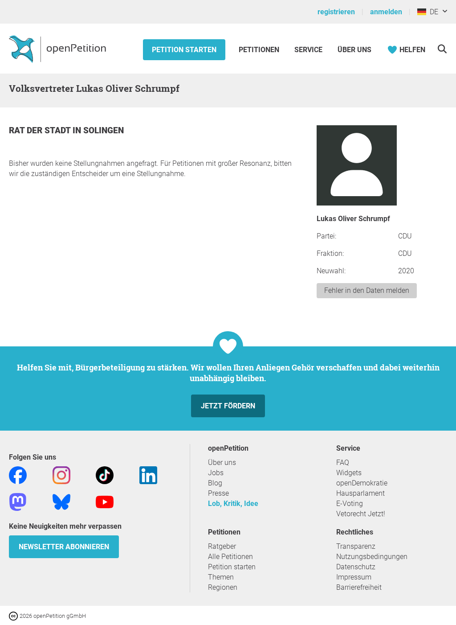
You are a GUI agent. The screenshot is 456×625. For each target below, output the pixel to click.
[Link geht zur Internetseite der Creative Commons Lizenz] (14, 615)
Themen (221, 577)
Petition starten (184, 49)
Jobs (216, 473)
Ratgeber (222, 546)
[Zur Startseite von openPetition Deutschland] (58, 48)
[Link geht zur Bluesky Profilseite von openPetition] (61, 501)
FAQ (342, 462)
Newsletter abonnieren (64, 547)
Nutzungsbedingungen (371, 556)
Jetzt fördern (228, 406)
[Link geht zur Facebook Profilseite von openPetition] (18, 474)
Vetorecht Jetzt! (360, 514)
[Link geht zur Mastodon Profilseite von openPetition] (18, 501)
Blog (215, 483)
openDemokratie (361, 483)
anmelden (386, 12)
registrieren (336, 12)
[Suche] (442, 49)
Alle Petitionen (230, 556)
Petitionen (260, 49)
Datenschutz (355, 567)
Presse (218, 493)
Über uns (222, 462)
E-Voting (349, 503)
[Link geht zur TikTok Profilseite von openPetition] (105, 474)
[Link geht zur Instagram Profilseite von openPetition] (61, 474)
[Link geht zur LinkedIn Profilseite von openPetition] (148, 474)
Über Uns (354, 49)
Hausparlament (360, 493)
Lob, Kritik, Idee (233, 503)
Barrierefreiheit (359, 587)
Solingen (103, 130)
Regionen (222, 587)
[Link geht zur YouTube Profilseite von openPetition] (105, 501)
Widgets (349, 473)
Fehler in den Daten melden (366, 290)
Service (308, 49)
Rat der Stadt (41, 130)
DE (432, 12)
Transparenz (355, 546)
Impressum (353, 577)
